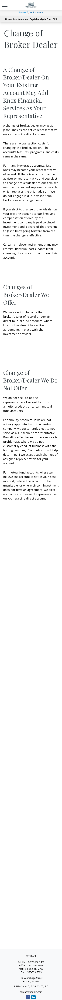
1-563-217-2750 (35, 968)
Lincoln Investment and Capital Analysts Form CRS (31, 19)
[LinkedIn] (33, 997)
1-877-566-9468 (36, 962)
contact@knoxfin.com (31, 991)
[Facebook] (28, 997)
